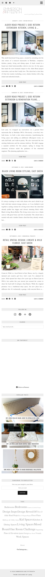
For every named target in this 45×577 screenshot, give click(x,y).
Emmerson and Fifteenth (25, 571)
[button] (42, 2)
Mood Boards (29, 167)
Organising (39, 530)
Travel (33, 533)
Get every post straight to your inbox (22, 484)
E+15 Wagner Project (25, 515)
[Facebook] (10, 2)
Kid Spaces (26, 519)
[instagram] (15, 314)
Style (30, 533)
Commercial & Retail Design (34, 507)
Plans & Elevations (11, 533)
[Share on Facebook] (9, 86)
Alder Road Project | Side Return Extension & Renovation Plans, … (22, 98)
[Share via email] (7, 86)
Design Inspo (10, 511)
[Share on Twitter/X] (12, 86)
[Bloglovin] (14, 2)
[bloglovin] (25, 314)
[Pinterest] (6, 2)
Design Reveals (28, 21)
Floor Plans (36, 515)
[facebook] (20, 314)
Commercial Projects (28, 236)
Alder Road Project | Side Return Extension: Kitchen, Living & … (22, 26)
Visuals (38, 533)
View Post (22, 82)
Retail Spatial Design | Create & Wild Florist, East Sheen (22, 241)
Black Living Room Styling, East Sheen (22, 171)
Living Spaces (25, 524)
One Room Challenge (22, 529)
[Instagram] (2, 2)
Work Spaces (22, 536)
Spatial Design (24, 533)
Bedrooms (21, 507)
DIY (36, 511)
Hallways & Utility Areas (11, 520)
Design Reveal (25, 511)
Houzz (22, 545)
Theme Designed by (22, 574)
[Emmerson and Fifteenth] (22, 8)
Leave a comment (38, 86)
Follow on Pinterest (23, 387)
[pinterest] (30, 314)
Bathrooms (9, 507)
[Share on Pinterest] (15, 86)
